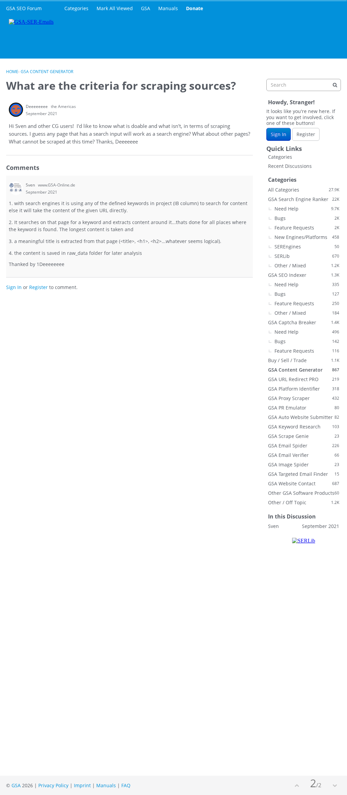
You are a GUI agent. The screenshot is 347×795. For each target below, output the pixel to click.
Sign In (14, 287)
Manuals (168, 8)
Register (38, 287)
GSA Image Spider (303, 464)
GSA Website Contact (303, 483)
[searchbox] (303, 85)
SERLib (306, 256)
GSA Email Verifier (303, 455)
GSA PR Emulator (303, 407)
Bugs (306, 218)
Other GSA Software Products (303, 493)
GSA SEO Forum (24, 8)
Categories (76, 8)
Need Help (306, 208)
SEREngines (306, 246)
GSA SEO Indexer (303, 275)
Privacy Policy (53, 785)
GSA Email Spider (303, 445)
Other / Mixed (306, 265)
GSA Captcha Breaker (303, 322)
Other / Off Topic (303, 502)
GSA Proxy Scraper (303, 398)
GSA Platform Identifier (303, 388)
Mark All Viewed (115, 8)
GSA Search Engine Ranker (303, 199)
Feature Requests (306, 227)
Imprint (82, 785)
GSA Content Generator (303, 370)
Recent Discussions (290, 166)
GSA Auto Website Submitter (303, 417)
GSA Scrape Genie (303, 436)
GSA (145, 8)
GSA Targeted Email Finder (303, 474)
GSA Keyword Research (303, 426)
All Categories (303, 189)
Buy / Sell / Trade (303, 360)
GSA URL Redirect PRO (303, 379)
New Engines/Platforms (306, 237)
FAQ (125, 785)
